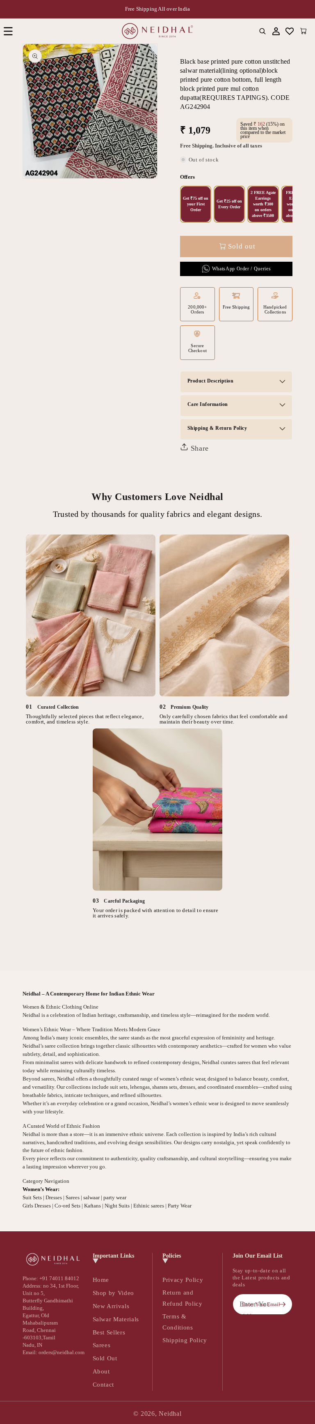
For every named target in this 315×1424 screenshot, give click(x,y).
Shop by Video (114, 1292)
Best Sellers (109, 1332)
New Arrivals (111, 1305)
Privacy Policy (182, 1279)
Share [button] (198, 448)
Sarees (102, 1344)
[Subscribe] (282, 1304)
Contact (103, 1384)
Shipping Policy (184, 1339)
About (101, 1371)
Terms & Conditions (177, 1322)
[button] (8, 31)
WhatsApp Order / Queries (241, 269)
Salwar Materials (116, 1319)
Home (101, 1279)
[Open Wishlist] (290, 31)
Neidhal (170, 1413)
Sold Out (105, 1358)
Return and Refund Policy (182, 1298)
